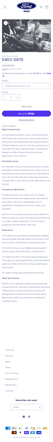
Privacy (8, 367)
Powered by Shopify (33, 437)
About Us (9, 355)
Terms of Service (12, 373)
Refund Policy (11, 385)
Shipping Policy (11, 379)
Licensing (9, 391)
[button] (5, 7)
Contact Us (9, 350)
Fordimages (22, 437)
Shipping (4, 69)
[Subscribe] (39, 407)
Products (5, 81)
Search (8, 361)
